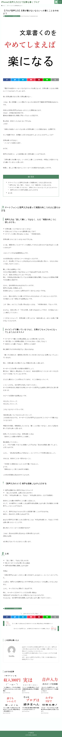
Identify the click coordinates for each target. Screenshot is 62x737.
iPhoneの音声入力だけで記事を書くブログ (20, 2)
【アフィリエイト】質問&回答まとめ (12, 16)
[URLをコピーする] (55, 79)
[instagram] (33, 733)
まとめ (10, 193)
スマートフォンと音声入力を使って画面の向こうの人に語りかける (30, 182)
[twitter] (31, 733)
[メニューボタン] (60, 2)
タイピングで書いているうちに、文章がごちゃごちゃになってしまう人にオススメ (33, 187)
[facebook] (29, 733)
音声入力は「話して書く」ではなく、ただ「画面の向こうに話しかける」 (31, 185)
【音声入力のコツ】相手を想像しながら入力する (24, 190)
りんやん (11, 656)
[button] (7, 79)
